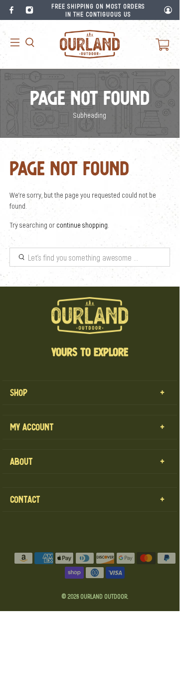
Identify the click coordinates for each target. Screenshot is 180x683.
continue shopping (82, 224)
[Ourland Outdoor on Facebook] (11, 10)
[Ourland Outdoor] (90, 44)
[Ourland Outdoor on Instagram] (29, 10)
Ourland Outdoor (103, 596)
